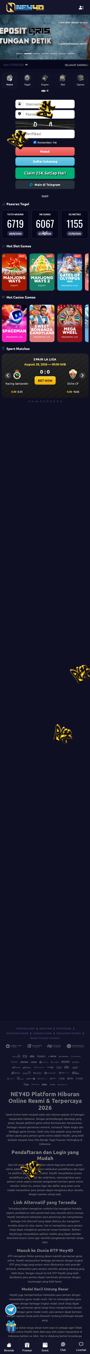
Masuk (45, 151)
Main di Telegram (47, 184)
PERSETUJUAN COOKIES (45, 1038)
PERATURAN (64, 1028)
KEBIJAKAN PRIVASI (68, 1033)
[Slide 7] (71, 53)
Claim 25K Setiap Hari (45, 173)
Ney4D (66, 1135)
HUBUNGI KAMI (42, 1033)
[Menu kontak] (81, 7)
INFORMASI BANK (17, 1033)
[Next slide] (82, 375)
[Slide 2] (27, 53)
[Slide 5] (53, 53)
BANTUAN (45, 1028)
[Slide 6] (62, 53)
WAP (45, 196)
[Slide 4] (45, 53)
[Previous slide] (8, 375)
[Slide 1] (19, 53)
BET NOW (45, 380)
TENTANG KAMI (25, 1028)
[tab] (43, 91)
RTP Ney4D (59, 1273)
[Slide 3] (36, 53)
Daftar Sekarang (45, 161)
